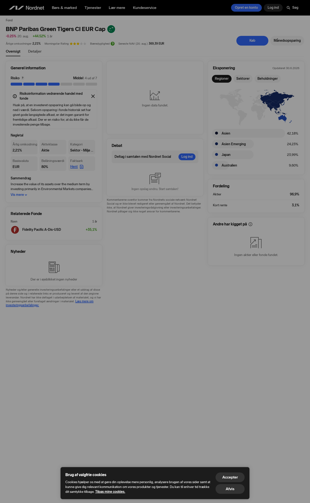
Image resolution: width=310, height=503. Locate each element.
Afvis (230, 489)
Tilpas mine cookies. (110, 492)
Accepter (230, 477)
